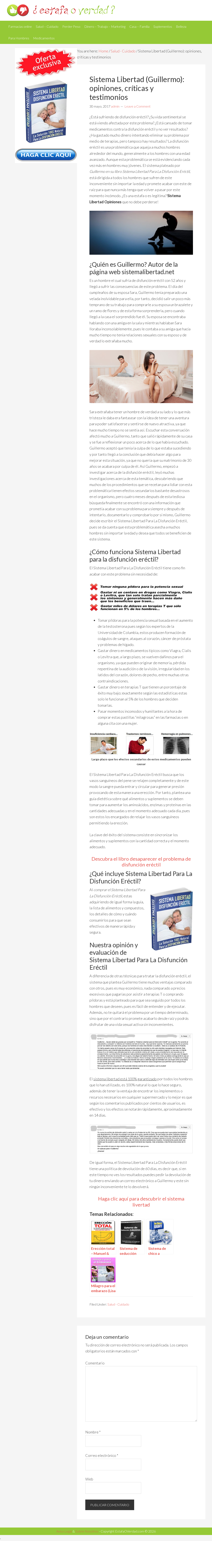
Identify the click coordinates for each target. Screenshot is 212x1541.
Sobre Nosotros (86, 1531)
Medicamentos (44, 38)
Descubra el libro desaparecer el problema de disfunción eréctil (141, 862)
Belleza (181, 26)
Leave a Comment (137, 106)
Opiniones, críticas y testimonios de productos (106, 10)
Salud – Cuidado (47, 26)
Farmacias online (20, 26)
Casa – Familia (139, 26)
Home (103, 51)
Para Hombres (18, 38)
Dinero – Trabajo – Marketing (104, 26)
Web (89, 1479)
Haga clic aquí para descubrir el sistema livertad (141, 1202)
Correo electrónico (101, 1455)
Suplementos (162, 26)
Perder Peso (71, 26)
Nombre (93, 1432)
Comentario (95, 1363)
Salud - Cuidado (123, 51)
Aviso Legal (64, 1531)
